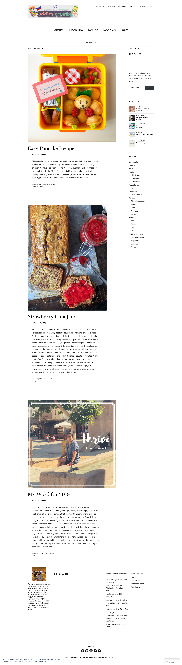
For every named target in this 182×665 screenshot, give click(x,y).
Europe (133, 224)
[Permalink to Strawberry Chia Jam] (67, 310)
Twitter (132, 6)
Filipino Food (136, 240)
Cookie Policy (42, 661)
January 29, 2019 (37, 184)
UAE (132, 227)
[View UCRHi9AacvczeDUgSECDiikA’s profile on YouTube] (140, 54)
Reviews (109, 30)
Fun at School (134, 185)
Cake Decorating (137, 237)
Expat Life (133, 168)
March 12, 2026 (140, 141)
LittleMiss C (135, 181)
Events (133, 204)
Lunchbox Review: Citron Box (117, 609)
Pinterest (122, 6)
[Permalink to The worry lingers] (132, 143)
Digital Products (137, 195)
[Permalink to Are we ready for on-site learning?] (132, 126)
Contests (132, 165)
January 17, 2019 (37, 553)
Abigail (45, 154)
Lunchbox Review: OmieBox (116, 600)
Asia (132, 221)
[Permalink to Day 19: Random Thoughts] (132, 135)
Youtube (141, 6)
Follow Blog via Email (137, 67)
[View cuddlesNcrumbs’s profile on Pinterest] (137, 54)
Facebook (100, 6)
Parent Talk (133, 191)
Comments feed (137, 584)
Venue (133, 214)
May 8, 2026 (139, 107)
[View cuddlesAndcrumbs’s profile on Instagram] (135, 54)
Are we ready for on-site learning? (142, 126)
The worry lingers (141, 143)
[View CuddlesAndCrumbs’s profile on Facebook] (130, 54)
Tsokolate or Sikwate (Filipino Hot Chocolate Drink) (114, 588)
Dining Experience (138, 201)
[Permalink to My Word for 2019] (72, 488)
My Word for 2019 (49, 494)
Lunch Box (76, 30)
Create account (137, 574)
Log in (133, 577)
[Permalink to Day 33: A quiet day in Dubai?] (132, 118)
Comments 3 (48, 379)
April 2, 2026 (140, 115)
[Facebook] (55, 574)
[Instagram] (59, 574)
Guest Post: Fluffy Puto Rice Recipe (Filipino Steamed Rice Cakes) (116, 618)
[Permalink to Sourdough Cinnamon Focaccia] (132, 109)
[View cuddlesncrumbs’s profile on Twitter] (132, 54)
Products (134, 211)
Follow (149, 88)
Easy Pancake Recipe (51, 148)
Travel (125, 30)
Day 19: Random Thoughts (144, 134)
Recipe (93, 30)
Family (57, 30)
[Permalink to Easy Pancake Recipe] (72, 142)
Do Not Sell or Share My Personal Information (100, 657)
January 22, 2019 (37, 379)
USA (132, 231)
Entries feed (136, 580)
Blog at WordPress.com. (73, 657)
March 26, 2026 (140, 124)
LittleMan (135, 178)
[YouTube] (66, 574)
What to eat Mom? (136, 234)
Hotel (133, 208)
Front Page (110, 612)
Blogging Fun (134, 162)
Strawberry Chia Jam (52, 316)
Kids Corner (135, 175)
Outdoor (132, 188)
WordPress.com (137, 587)
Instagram (111, 6)
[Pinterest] (63, 574)
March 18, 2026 (140, 132)
